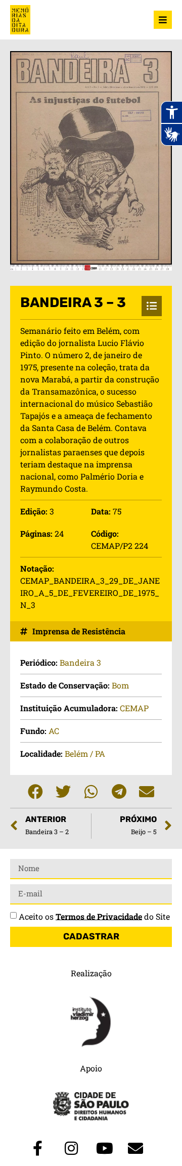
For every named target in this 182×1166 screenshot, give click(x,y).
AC (54, 730)
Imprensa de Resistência (78, 631)
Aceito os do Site (94, 916)
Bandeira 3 (80, 662)
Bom (120, 685)
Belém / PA (85, 753)
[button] (35, 791)
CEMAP (134, 708)
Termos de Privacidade (99, 916)
